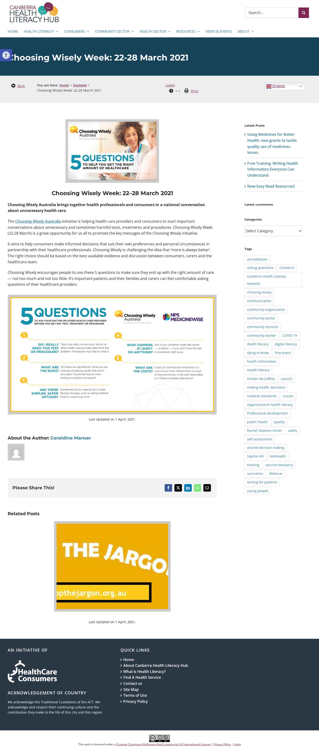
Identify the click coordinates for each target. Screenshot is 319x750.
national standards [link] (262, 396)
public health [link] (257, 422)
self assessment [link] (259, 439)
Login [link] (237, 744)
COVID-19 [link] (289, 335)
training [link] (253, 465)
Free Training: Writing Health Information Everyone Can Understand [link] (272, 169)
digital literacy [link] (286, 344)
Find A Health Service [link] (142, 677)
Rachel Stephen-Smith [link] (264, 430)
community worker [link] (261, 335)
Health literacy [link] (258, 370)
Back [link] (21, 86)
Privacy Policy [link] (135, 701)
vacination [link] (255, 473)
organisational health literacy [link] (270, 404)
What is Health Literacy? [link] (144, 671)
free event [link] (283, 352)
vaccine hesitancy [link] (279, 465)
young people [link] (257, 491)
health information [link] (261, 361)
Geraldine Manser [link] (70, 438)
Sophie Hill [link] (255, 456)
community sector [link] (261, 318)
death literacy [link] (258, 344)
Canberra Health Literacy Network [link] (266, 280)
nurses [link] (288, 396)
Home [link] (128, 659)
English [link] (278, 86)
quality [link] (279, 422)
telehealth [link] (278, 456)
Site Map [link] (131, 689)
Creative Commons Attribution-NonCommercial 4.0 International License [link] (163, 744)
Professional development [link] (267, 413)
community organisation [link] (266, 309)
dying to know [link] (258, 352)
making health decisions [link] (266, 387)
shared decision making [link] (265, 447)
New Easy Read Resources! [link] (271, 186)
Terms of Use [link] (135, 695)
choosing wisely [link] (259, 292)
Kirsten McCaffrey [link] (261, 378)
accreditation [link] (257, 259)
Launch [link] (286, 378)
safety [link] (292, 430)
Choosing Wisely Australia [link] (38, 221)
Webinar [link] (276, 473)
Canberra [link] (287, 267)
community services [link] (262, 327)
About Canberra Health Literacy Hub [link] (155, 665)
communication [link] (259, 301)
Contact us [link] (132, 683)
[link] (6, 55)
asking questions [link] (260, 267)
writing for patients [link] (262, 482)
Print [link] (194, 91)
